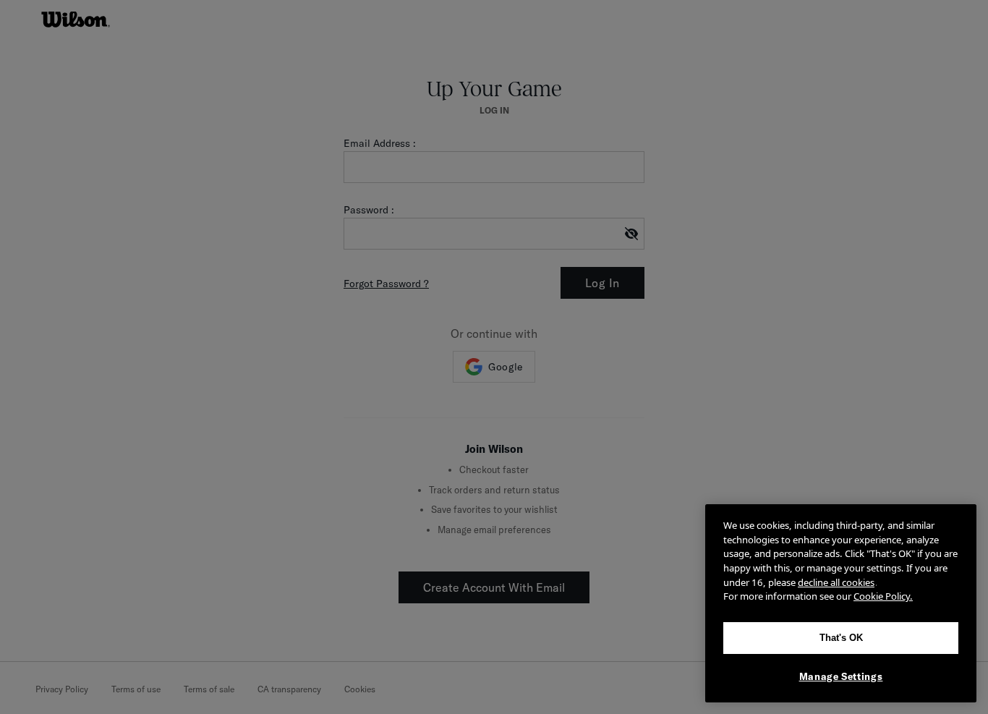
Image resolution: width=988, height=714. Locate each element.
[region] (840, 603)
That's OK (841, 637)
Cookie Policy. (883, 596)
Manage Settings (841, 676)
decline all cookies (836, 582)
